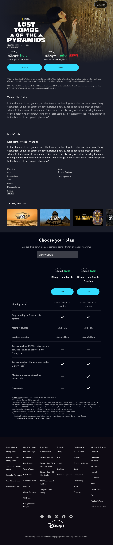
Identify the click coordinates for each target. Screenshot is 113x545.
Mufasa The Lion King (98, 507)
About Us (26, 486)
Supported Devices (29, 481)
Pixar (59, 457)
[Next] (108, 217)
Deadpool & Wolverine (95, 458)
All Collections (79, 452)
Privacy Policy (11, 452)
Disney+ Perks (28, 457)
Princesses (77, 492)
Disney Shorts (78, 475)
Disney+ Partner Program (28, 505)
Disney (59, 452)
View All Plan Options (17, 97)
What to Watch (28, 469)
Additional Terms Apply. (48, 88)
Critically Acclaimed (81, 463)
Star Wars (60, 469)
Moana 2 (94, 472)
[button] (31, 447)
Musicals (77, 457)
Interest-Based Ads (13, 487)
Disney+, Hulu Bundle (47, 457)
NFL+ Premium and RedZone (47, 482)
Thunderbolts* (96, 489)
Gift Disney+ (27, 498)
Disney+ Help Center (78, 416)
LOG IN (101, 4)
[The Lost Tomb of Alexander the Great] (22, 217)
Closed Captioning (29, 492)
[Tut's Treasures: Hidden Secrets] (88, 217)
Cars (92, 495)
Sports (76, 469)
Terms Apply (17, 398)
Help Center (27, 475)
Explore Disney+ (29, 452)
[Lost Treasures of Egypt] (55, 217)
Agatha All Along (97, 501)
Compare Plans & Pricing (46, 491)
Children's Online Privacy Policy (12, 458)
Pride (76, 486)
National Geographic (64, 475)
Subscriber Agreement (14, 475)
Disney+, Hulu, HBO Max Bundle (47, 473)
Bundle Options (45, 452)
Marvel (59, 463)
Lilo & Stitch (95, 478)
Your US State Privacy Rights (13, 467)
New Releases (28, 463)
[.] (42, 516)
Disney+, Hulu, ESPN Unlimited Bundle (47, 464)
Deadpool (94, 452)
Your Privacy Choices (13, 481)
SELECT (24, 67)
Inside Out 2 (95, 466)
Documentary (78, 481)
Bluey (93, 484)
